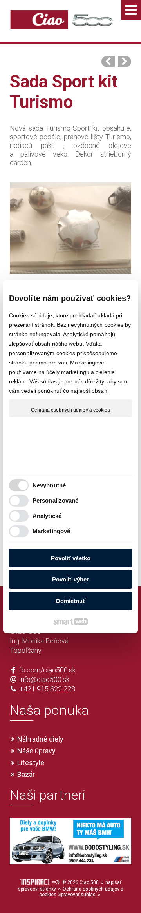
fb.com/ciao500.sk (47, 670)
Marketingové (51, 531)
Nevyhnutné (49, 485)
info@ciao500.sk (44, 679)
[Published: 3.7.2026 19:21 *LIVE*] (55, 882)
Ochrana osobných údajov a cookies (70, 410)
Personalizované (56, 500)
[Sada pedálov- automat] (108, 61)
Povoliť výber (70, 579)
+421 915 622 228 (47, 689)
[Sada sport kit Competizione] (124, 61)
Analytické (47, 515)
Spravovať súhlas (77, 894)
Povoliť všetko (70, 558)
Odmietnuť (70, 601)
